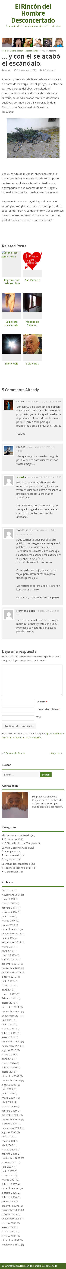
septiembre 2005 (11, 1218)
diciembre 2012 (10, 963)
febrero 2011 (9, 1033)
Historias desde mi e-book (18, 867)
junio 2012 (8, 981)
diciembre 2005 (10, 1205)
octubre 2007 (9, 1162)
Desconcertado (12, 855)
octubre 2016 (9, 912)
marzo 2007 (9, 1179)
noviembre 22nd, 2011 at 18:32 (44, 477)
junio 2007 (8, 1171)
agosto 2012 (9, 976)
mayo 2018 (8, 899)
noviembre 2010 (11, 1041)
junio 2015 (8, 938)
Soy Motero (10, 859)
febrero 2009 (9, 1110)
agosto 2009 (9, 1084)
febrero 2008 (9, 1153)
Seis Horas (32, 363)
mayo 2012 (8, 985)
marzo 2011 (9, 1028)
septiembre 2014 (11, 942)
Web (38, 717)
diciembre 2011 (10, 1007)
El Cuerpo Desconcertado (16, 835)
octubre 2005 (9, 1214)
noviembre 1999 (11, 1244)
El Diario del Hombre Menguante (21, 843)
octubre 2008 (9, 1123)
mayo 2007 (8, 1175)
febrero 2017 (9, 907)
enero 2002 (8, 1227)
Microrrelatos (11, 871)
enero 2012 (8, 1002)
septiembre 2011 (11, 1015)
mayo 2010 (8, 1054)
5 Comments (49, 70)
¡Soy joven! (55, 753)
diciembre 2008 (10, 1114)
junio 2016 (8, 916)
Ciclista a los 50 (12, 839)
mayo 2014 (8, 946)
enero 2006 (8, 1201)
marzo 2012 (9, 994)
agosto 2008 (9, 1132)
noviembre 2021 (11, 894)
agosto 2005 (9, 1223)
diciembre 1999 (10, 1240)
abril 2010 (7, 1058)
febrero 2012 (9, 998)
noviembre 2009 (11, 1080)
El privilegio (11, 363)
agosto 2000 (9, 1236)
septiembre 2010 (11, 1045)
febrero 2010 (9, 1067)
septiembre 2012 (11, 972)
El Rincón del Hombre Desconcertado (33, 13)
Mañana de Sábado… (32, 323)
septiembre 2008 (11, 1128)
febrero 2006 (9, 1197)
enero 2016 (8, 925)
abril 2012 (7, 989)
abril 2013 (7, 950)
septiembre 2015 (11, 933)
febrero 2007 (9, 1184)
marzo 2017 (9, 903)
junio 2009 (8, 1093)
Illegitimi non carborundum (12, 282)
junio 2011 (8, 1024)
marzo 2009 (9, 1106)
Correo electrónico (47, 709)
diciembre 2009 (10, 1076)
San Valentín (32, 280)
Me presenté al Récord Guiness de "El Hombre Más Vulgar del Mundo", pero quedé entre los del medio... (47, 801)
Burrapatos (10, 851)
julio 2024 (7, 890)
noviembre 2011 (11, 1011)
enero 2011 (8, 1037)
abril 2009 (7, 1102)
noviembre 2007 (11, 1158)
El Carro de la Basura (14, 753)
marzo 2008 (9, 1149)
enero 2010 (8, 1071)
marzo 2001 (9, 1231)
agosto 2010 (9, 1050)
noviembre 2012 (11, 968)
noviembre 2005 (11, 1209)
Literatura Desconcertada (16, 863)
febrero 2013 (9, 959)
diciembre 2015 (10, 929)
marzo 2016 (9, 920)
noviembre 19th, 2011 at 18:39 (44, 401)
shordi (8, 70)
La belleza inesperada (11, 323)
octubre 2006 (9, 1192)
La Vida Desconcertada (14, 847)
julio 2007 (7, 1166)
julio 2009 (7, 1089)
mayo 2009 (8, 1097)
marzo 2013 (9, 955)
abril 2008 (7, 1145)
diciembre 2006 (10, 1188)
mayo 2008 (8, 1140)
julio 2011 (7, 1019)
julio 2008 (7, 1136)
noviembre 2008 (11, 1119)
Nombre (41, 701)
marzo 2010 (9, 1063)
